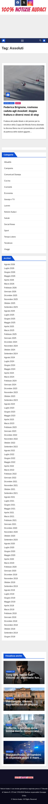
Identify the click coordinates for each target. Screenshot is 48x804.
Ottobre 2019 (9, 582)
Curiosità (8, 187)
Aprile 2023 (9, 420)
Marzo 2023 (9, 423)
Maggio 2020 (9, 555)
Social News (9, 224)
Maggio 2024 (9, 369)
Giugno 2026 (9, 272)
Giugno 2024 (9, 365)
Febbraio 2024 (10, 381)
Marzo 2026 (9, 284)
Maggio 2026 (9, 276)
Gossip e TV (9, 199)
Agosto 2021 (9, 497)
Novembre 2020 (11, 532)
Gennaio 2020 (10, 571)
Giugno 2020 (9, 551)
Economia (8, 193)
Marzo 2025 (9, 330)
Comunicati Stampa (12, 175)
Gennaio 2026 (10, 292)
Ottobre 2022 (9, 443)
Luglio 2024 (9, 361)
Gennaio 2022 (10, 478)
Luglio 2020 (9, 547)
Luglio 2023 (9, 408)
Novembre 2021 (11, 485)
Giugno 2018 (9, 637)
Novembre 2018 (11, 625)
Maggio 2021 (9, 509)
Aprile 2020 (9, 559)
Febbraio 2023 (10, 427)
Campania (8, 168)
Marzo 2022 (9, 470)
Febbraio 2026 (10, 288)
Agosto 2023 (9, 404)
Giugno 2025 (9, 319)
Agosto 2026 (9, 264)
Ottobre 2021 (9, 489)
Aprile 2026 (9, 280)
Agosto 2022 (9, 451)
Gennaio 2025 (10, 338)
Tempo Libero (10, 237)
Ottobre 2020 (9, 536)
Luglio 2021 (9, 501)
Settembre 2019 (11, 586)
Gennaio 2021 (10, 524)
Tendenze (8, 243)
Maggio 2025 (9, 323)
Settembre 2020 (11, 540)
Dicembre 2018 (10, 621)
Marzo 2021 (9, 516)
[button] (40, 40)
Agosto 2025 (9, 311)
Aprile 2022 (9, 466)
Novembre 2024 (11, 346)
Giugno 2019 (9, 598)
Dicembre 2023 (10, 388)
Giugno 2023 (9, 412)
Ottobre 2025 (9, 303)
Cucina (7, 181)
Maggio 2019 (9, 602)
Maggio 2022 (9, 462)
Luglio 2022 (9, 454)
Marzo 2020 (9, 563)
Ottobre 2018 (9, 629)
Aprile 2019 (9, 606)
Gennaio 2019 (10, 617)
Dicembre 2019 (10, 575)
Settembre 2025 (11, 307)
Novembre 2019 (11, 578)
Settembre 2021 (11, 493)
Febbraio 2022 (10, 474)
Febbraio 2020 (10, 567)
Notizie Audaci (9, 103)
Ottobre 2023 (9, 396)
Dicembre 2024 (10, 342)
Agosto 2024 (9, 357)
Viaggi (7, 249)
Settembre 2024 (11, 354)
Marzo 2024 (9, 377)
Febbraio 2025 (10, 334)
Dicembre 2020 (10, 528)
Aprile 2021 (9, 513)
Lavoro (7, 206)
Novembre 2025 (11, 299)
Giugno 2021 (9, 505)
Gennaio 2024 (10, 385)
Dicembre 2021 (10, 482)
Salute (7, 218)
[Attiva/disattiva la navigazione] (22, 40)
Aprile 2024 (9, 373)
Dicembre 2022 (10, 435)
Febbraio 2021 (10, 520)
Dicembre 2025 (10, 295)
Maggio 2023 (9, 416)
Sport (18, 103)
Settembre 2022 (11, 447)
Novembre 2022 (11, 439)
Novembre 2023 (11, 392)
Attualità (7, 162)
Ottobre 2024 (9, 350)
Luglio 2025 (9, 315)
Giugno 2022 (9, 458)
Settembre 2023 (11, 400)
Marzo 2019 (9, 609)
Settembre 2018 (11, 633)
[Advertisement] (24, 26)
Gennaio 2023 (10, 431)
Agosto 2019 (9, 590)
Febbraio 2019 (10, 613)
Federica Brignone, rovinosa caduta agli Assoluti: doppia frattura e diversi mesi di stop (21, 111)
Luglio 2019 (9, 594)
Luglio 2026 (9, 268)
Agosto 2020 (9, 544)
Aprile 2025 (9, 326)
